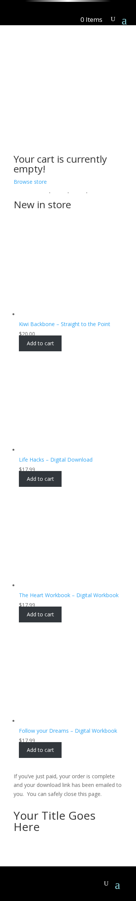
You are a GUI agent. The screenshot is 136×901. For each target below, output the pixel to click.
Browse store (30, 181)
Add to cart (40, 343)
